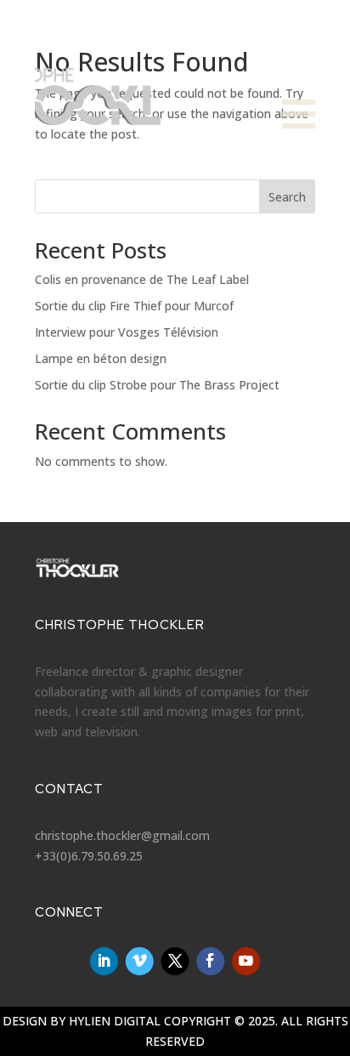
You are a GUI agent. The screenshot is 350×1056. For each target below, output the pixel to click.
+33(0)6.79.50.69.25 (89, 856)
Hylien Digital (115, 1021)
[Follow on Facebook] (210, 961)
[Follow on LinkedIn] (104, 961)
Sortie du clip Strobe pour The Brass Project (157, 385)
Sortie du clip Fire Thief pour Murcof (134, 306)
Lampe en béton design (101, 358)
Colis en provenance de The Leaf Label (142, 279)
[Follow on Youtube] (246, 961)
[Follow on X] (175, 961)
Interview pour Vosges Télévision (126, 332)
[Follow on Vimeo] (140, 961)
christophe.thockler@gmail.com (122, 835)
